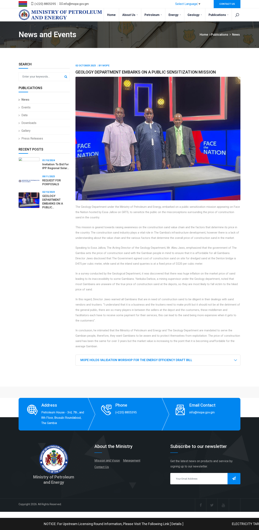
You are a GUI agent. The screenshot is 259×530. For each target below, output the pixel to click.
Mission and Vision (107, 460)
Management (131, 460)
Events (26, 107)
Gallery (26, 130)
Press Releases (32, 138)
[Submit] (234, 478)
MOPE (105, 65)
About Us (129, 15)
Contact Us (101, 467)
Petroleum (152, 15)
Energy (174, 15)
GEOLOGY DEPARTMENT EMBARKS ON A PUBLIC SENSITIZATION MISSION (145, 72)
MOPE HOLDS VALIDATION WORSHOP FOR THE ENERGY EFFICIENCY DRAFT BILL (136, 360)
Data (24, 115)
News (25, 99)
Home (111, 15)
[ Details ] (158, 524)
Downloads (28, 123)
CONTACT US (227, 3)
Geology (194, 15)
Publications (218, 15)
